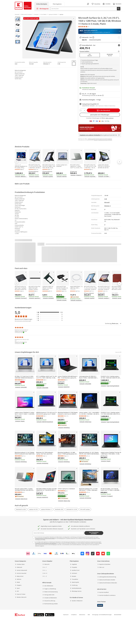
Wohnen (19, 579)
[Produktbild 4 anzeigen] (17, 36)
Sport (18, 588)
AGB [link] (89, 614)
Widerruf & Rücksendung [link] (51, 591)
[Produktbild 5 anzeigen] (17, 41)
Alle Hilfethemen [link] (48, 586)
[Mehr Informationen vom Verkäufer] (83, 66)
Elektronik (19, 567)
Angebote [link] (74, 564)
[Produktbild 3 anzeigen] (17, 30)
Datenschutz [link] (82, 614)
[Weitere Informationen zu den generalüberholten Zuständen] (119, 51)
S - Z (45, 576)
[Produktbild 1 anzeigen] (17, 19)
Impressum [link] (65, 614)
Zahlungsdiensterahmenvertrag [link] (107, 577)
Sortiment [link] (74, 573)
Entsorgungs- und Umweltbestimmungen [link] (102, 614)
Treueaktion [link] (75, 579)
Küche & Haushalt (21, 573)
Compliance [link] (74, 614)
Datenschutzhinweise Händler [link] (107, 580)
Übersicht (46, 564)
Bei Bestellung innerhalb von (92, 95)
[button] (50, 312)
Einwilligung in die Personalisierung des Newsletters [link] (45, 543)
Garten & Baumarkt (22, 570)
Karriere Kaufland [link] (104, 592)
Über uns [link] (101, 567)
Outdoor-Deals (21, 564)
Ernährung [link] (74, 585)
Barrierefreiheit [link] (117, 614)
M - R (45, 573)
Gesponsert (17, 164)
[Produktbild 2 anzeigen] (17, 24)
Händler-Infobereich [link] (77, 600)
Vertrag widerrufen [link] (49, 594)
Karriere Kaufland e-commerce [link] (107, 595)
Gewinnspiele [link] (75, 582)
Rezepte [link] (74, 576)
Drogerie (19, 585)
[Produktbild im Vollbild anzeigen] (49, 37)
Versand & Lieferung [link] (49, 600)
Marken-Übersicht (21, 597)
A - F (45, 567)
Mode (18, 582)
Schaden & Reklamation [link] (50, 597)
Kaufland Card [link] (75, 570)
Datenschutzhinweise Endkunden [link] (108, 583)
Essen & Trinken (21, 594)
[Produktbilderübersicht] (17, 37)
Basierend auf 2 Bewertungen (23, 319)
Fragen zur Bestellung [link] (50, 589)
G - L (45, 570)
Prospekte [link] (74, 567)
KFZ (18, 591)
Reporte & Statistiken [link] (104, 564)
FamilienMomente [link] (76, 588)
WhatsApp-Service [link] (76, 591)
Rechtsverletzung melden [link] (51, 603)
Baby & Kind (20, 576)
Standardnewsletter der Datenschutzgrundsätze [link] (45, 538)
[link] (57, 4)
